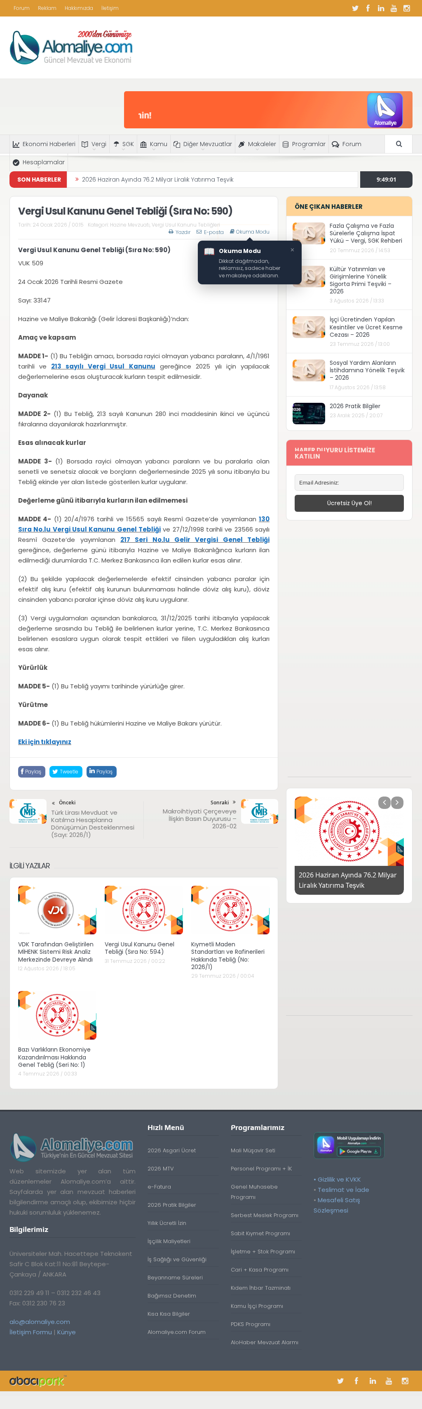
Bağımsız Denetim (172, 1296)
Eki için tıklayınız (44, 742)
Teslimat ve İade (343, 1189)
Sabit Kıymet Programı (260, 1233)
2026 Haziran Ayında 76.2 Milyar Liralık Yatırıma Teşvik (158, 179)
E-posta (214, 232)
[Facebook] (368, 8)
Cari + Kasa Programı (259, 1270)
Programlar (309, 144)
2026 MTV (161, 1169)
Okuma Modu (253, 232)
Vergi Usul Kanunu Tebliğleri (186, 224)
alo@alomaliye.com (39, 1321)
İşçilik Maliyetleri (169, 1241)
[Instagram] (406, 8)
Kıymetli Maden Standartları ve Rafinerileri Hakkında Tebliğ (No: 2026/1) (228, 955)
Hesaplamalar (44, 162)
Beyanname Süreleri (175, 1277)
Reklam (47, 8)
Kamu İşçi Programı (257, 1306)
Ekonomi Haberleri (49, 144)
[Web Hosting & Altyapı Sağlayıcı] (38, 1380)
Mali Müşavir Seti (253, 1150)
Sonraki (220, 802)
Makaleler (262, 144)
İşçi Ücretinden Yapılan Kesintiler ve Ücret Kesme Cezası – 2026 (366, 326)
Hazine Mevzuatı (130, 224)
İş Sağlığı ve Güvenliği (177, 1259)
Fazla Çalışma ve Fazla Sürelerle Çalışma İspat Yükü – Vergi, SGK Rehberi (366, 233)
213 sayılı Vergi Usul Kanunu (103, 366)
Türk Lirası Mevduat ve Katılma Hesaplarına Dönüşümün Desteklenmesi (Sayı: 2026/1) (92, 823)
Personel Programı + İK (261, 1169)
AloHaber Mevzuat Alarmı (264, 1342)
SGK (128, 144)
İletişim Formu (30, 1332)
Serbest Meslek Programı (264, 1215)
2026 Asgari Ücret (172, 1150)
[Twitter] (355, 8)
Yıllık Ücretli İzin (167, 1223)
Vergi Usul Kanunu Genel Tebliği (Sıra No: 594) (139, 948)
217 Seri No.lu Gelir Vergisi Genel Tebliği (195, 539)
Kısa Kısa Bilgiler (169, 1314)
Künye (66, 1332)
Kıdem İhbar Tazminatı (261, 1288)
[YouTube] (393, 8)
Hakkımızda (79, 8)
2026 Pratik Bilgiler (355, 406)
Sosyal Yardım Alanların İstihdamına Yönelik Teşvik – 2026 (367, 370)
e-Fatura (159, 1187)
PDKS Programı (250, 1324)
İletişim (110, 8)
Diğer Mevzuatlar (207, 144)
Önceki (67, 802)
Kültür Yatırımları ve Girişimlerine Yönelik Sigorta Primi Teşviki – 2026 (361, 280)
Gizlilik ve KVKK (339, 1179)
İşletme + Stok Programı (263, 1251)
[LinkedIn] (381, 8)
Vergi (98, 144)
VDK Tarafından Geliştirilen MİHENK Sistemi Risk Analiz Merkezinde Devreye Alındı (56, 951)
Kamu (158, 144)
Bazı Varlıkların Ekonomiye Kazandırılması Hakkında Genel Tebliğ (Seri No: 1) (54, 1057)
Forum (22, 8)
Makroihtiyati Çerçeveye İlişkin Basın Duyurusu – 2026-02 (200, 818)
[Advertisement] (349, 653)
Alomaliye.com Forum (177, 1332)
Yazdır (183, 232)
